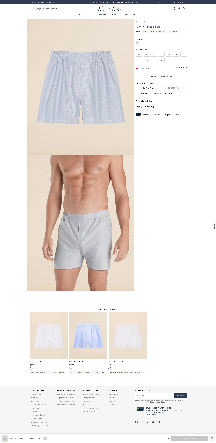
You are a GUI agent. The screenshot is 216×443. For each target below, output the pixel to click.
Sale (135, 15)
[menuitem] (80, 15)
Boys (126, 15)
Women (115, 15)
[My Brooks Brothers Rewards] (43, 2)
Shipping (34, 412)
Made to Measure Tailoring (92, 394)
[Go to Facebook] (142, 422)
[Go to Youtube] (153, 422)
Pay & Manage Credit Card (66, 401)
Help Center (35, 398)
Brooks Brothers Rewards (66, 394)
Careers (112, 398)
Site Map (112, 401)
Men (80, 15)
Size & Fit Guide (181, 67)
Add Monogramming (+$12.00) (161, 76)
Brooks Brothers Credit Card (67, 405)
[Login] (179, 8)
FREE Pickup (176, 88)
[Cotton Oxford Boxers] (49, 336)
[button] (184, 8)
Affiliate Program (36, 419)
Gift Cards (86, 401)
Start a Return (35, 408)
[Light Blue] (70, 368)
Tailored (102, 15)
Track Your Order (37, 401)
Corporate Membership (65, 398)
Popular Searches (89, 412)
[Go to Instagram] (136, 422)
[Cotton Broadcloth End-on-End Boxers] (88, 336)
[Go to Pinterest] (148, 422)
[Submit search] (57, 8)
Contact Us (113, 405)
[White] (31, 368)
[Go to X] (159, 422)
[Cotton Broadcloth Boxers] (128, 336)
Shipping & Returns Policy (145, 107)
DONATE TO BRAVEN (119, 2)
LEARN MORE (133, 2)
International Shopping (91, 408)
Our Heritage (113, 394)
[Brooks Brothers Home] (108, 8)
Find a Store (87, 405)
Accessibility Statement (39, 422)
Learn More (151, 415)
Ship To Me (150, 88)
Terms (152, 402)
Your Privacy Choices (38, 426)
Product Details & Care (144, 101)
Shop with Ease (36, 394)
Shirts (90, 15)
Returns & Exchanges (38, 405)
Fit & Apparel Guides (38, 415)
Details (176, 115)
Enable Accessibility (178, 2)
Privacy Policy (161, 402)
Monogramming (88, 398)
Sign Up (180, 395)
